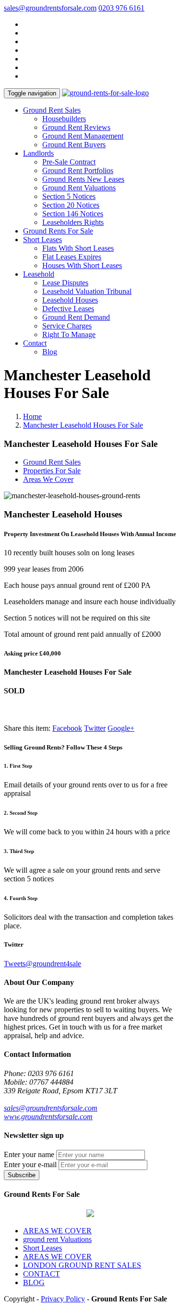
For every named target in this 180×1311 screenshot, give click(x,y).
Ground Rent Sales (52, 110)
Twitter (95, 728)
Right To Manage (69, 334)
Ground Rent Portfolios (77, 170)
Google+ (121, 728)
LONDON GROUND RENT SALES (82, 1265)
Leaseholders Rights (73, 222)
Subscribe (22, 1175)
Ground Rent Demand (76, 317)
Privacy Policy (63, 1299)
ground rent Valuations (57, 1239)
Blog (49, 352)
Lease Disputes (65, 283)
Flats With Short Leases (78, 248)
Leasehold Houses (70, 300)
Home (32, 416)
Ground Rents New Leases (83, 179)
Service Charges (67, 326)
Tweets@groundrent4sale (42, 964)
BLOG (34, 1282)
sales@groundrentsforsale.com (50, 8)
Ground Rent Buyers (74, 144)
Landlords (38, 153)
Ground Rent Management (82, 136)
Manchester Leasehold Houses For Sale (83, 425)
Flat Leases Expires (71, 257)
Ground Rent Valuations (79, 188)
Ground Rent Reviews (76, 127)
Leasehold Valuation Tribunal (87, 291)
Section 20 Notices (70, 205)
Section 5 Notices (69, 196)
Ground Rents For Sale (58, 231)
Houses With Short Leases (82, 265)
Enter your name (29, 1154)
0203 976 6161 (121, 8)
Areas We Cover (48, 479)
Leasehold (38, 274)
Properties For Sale (52, 471)
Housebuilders (64, 119)
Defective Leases (68, 308)
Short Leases (42, 239)
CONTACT (41, 1274)
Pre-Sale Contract (69, 162)
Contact (35, 343)
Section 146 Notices (72, 214)
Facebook (67, 728)
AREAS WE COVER (57, 1231)
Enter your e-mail (30, 1164)
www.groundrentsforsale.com (48, 1116)
